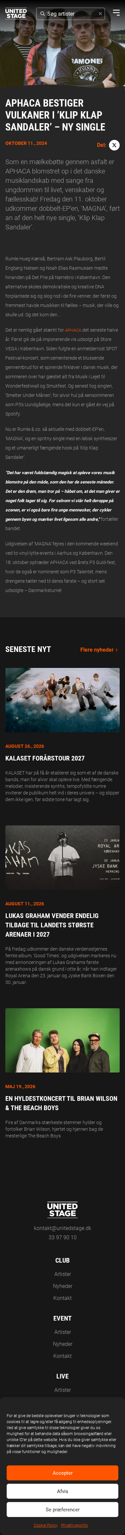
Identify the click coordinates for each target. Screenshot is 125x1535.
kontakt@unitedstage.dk (62, 1228)
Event (62, 1318)
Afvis (62, 1491)
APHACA (73, 330)
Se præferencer (63, 1510)
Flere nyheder (97, 650)
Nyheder (62, 1286)
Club (62, 1260)
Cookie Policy (46, 1525)
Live (62, 1376)
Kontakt (62, 1298)
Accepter (63, 1473)
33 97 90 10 (63, 1237)
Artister (62, 1274)
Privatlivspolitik (74, 1525)
